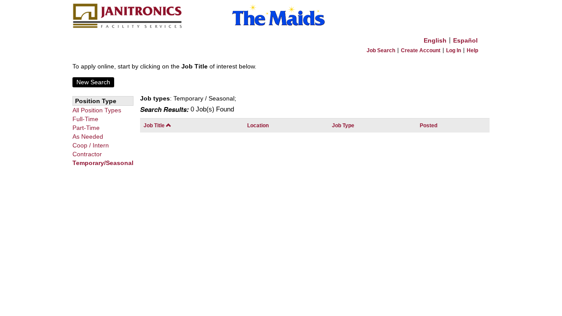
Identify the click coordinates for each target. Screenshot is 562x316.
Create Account (420, 50)
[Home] (281, 16)
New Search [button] (93, 82)
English (435, 40)
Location (258, 125)
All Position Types (96, 110)
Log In (453, 50)
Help (472, 50)
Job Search (381, 50)
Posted (428, 125)
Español (465, 40)
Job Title (155, 125)
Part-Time (86, 127)
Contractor (87, 154)
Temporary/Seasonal (102, 162)
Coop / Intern (90, 145)
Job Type (343, 125)
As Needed (87, 136)
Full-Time (85, 118)
